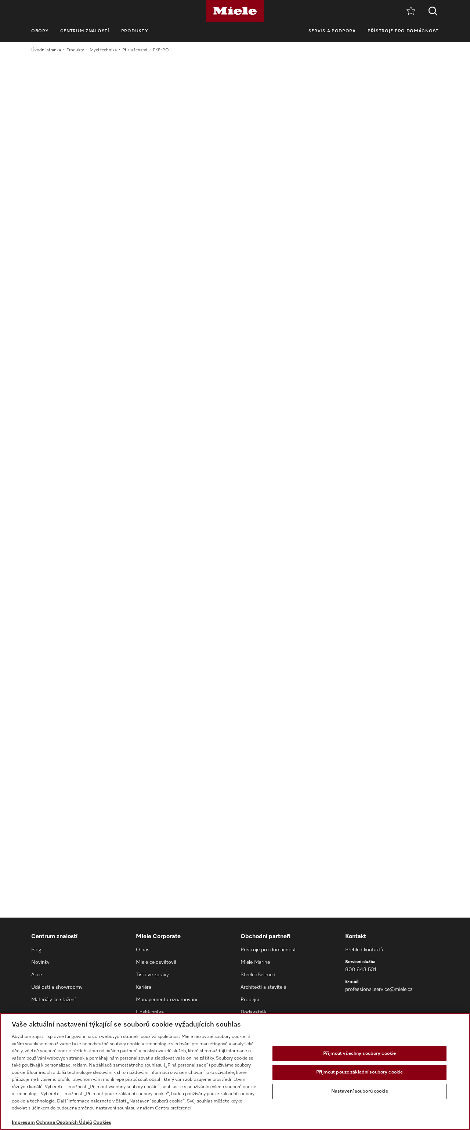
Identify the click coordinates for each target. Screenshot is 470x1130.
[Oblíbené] (410, 11)
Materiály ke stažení (53, 999)
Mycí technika (103, 50)
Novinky (40, 962)
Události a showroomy (57, 987)
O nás (142, 949)
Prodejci (250, 999)
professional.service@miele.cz (378, 989)
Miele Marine (255, 962)
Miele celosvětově (156, 962)
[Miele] (235, 11)
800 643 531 (360, 969)
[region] (235, 1071)
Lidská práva (150, 1012)
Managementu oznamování (166, 999)
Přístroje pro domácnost (403, 31)
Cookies (102, 1122)
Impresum (23, 1122)
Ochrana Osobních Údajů (64, 1122)
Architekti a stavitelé (263, 987)
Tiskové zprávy (152, 974)
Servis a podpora (332, 31)
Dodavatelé (253, 1012)
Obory (39, 31)
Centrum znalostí (84, 31)
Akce (36, 974)
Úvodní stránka (46, 50)
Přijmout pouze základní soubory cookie (359, 1072)
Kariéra (143, 987)
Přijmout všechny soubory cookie (359, 1053)
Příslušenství (134, 50)
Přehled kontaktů (364, 949)
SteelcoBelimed (258, 974)
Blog (36, 949)
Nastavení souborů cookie (359, 1091)
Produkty (134, 31)
